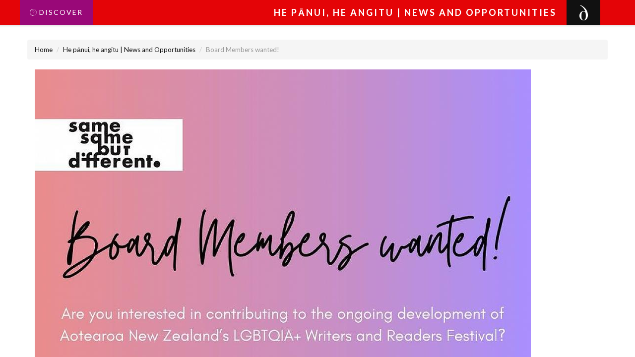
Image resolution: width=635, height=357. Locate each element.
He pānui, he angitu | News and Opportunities (129, 50)
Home (44, 50)
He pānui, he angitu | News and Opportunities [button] (415, 12)
